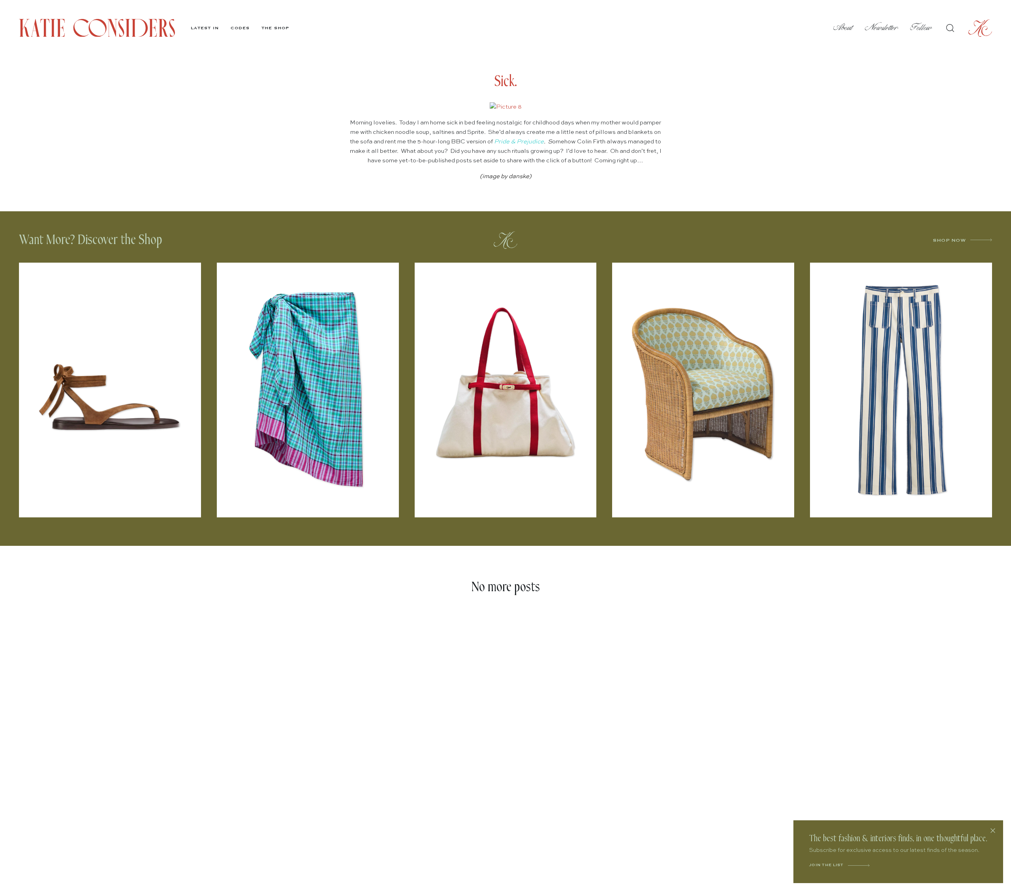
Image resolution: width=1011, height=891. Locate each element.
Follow (921, 28)
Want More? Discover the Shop (90, 240)
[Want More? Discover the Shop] (505, 240)
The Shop (275, 28)
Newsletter (881, 28)
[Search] (950, 28)
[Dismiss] (992, 830)
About (843, 28)
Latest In (205, 28)
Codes (240, 28)
